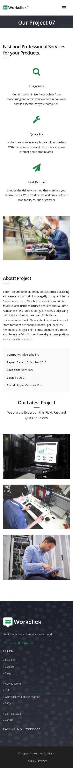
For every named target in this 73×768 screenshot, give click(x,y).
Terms (30, 761)
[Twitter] (19, 642)
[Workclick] (20, 8)
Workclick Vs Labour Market (22, 697)
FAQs (8, 703)
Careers (9, 666)
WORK (9, 720)
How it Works (13, 683)
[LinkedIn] (25, 642)
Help (7, 690)
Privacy (42, 761)
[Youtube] (32, 642)
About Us (10, 660)
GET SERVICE (13, 713)
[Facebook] (5, 642)
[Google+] (11, 642)
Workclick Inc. (47, 753)
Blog (8, 673)
